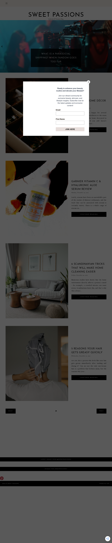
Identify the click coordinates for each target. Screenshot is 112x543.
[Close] (88, 82)
